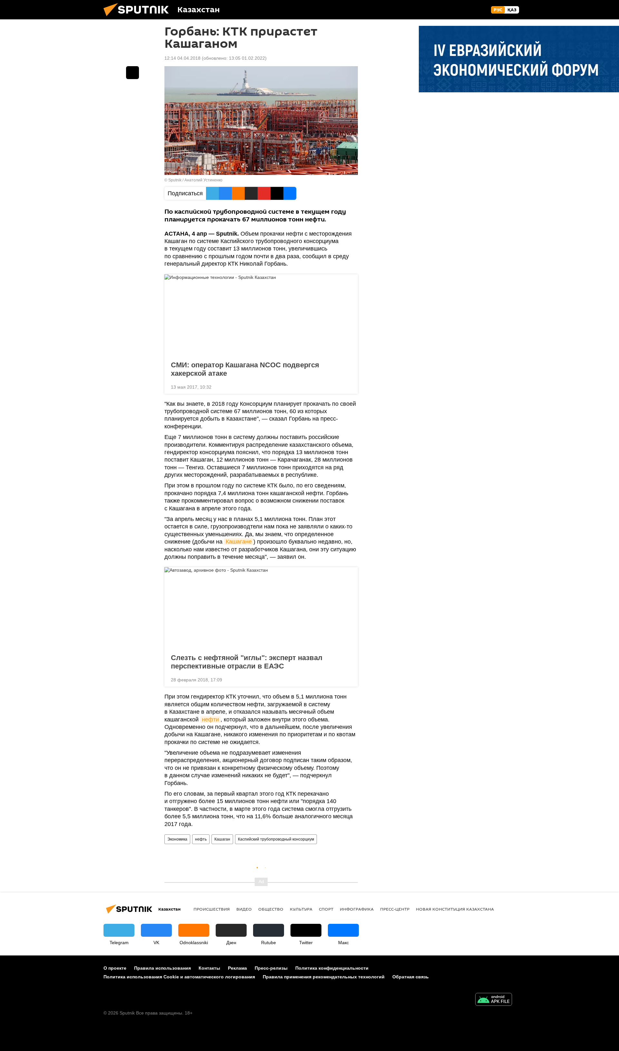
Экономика (177, 839)
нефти (210, 719)
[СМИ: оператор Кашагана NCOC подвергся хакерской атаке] (261, 315)
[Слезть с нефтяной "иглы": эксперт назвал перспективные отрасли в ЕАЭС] (261, 608)
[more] (347, 386)
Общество (270, 909)
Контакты (209, 968)
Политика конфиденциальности (331, 968)
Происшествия (211, 909)
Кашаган (222, 839)
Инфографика (357, 909)
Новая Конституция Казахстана (455, 909)
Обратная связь (410, 976)
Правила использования (162, 968)
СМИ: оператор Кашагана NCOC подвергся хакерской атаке (245, 369)
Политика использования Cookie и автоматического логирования (179, 976)
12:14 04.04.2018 (182, 58)
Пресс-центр (394, 909)
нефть (201, 839)
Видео (244, 909)
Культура (301, 909)
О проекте (114, 968)
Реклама (237, 968)
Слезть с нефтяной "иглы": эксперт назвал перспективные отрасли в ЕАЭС (246, 662)
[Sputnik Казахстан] (138, 17)
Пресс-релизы (271, 968)
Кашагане (239, 541)
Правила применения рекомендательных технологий (324, 976)
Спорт (326, 909)
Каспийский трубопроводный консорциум (276, 839)
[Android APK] (494, 1000)
